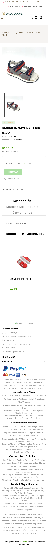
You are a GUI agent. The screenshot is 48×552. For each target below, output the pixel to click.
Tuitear (18, 189)
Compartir (13, 189)
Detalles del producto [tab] (22, 207)
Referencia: (7, 139)
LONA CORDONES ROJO (20, 279)
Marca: (5, 136)
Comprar (13, 172)
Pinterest (22, 189)
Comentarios (22, 212)
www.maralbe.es (26, 506)
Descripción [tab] (22, 201)
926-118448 (9, 340)
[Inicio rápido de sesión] (36, 17)
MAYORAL (13, 136)
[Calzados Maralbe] (24, 324)
